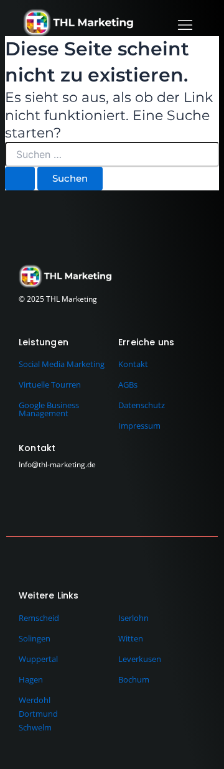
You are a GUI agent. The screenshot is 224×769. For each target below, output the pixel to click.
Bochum (133, 679)
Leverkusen (139, 658)
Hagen (31, 679)
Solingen (34, 638)
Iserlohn (133, 617)
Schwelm (35, 727)
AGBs (128, 384)
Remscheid (39, 617)
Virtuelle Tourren (50, 384)
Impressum (139, 425)
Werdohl (34, 700)
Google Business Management (49, 409)
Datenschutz (141, 405)
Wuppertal (38, 658)
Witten (130, 638)
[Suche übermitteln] (20, 179)
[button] (184, 24)
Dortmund (38, 713)
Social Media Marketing (62, 364)
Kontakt (133, 364)
